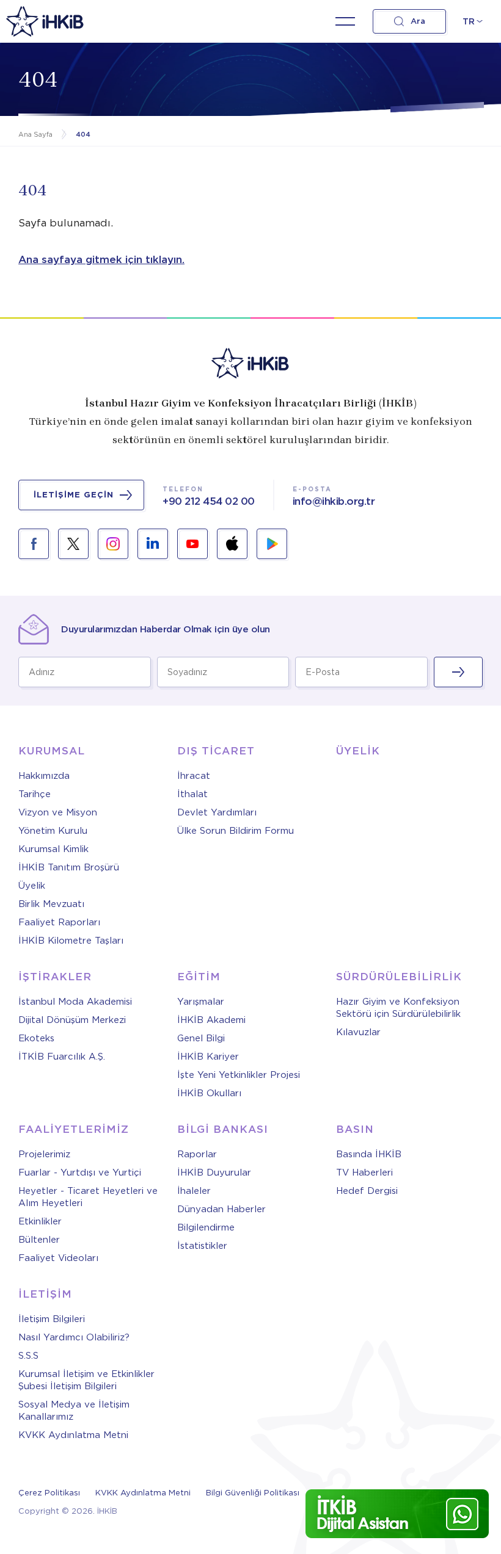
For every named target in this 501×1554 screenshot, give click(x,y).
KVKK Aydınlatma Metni (73, 1434)
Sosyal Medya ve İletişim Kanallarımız (74, 1410)
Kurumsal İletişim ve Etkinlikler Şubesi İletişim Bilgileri (86, 1380)
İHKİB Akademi (211, 1019)
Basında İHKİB (368, 1154)
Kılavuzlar (358, 1032)
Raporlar (197, 1154)
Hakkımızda (44, 775)
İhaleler (194, 1190)
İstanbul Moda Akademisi (75, 1001)
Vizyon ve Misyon (57, 812)
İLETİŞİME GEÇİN (74, 494)
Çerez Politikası (49, 1492)
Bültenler (39, 1239)
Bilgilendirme (206, 1227)
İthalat (192, 794)
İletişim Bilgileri (51, 1319)
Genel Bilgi (201, 1038)
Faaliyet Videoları (58, 1257)
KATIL (458, 672)
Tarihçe (34, 794)
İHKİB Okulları (209, 1093)
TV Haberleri (364, 1172)
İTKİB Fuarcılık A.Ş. (61, 1056)
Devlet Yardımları (217, 812)
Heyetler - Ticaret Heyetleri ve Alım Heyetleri (88, 1197)
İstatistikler (202, 1245)
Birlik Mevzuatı (51, 903)
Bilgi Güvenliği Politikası (252, 1492)
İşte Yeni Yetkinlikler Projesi (238, 1074)
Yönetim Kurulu (52, 830)
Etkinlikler (40, 1221)
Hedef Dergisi (367, 1190)
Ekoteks (36, 1038)
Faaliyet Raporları (59, 922)
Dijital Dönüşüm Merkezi (72, 1019)
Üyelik (31, 885)
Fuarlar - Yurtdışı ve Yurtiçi (79, 1172)
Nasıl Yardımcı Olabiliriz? (74, 1337)
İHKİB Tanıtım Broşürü (68, 867)
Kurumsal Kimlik (53, 849)
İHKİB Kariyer (208, 1056)
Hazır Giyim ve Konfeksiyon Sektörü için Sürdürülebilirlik (398, 1007)
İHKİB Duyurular (214, 1172)
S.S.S (28, 1355)
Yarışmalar (200, 1001)
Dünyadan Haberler (221, 1209)
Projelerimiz (44, 1154)
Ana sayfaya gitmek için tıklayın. (101, 259)
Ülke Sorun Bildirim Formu (235, 830)
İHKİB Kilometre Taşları (70, 940)
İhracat (193, 775)
